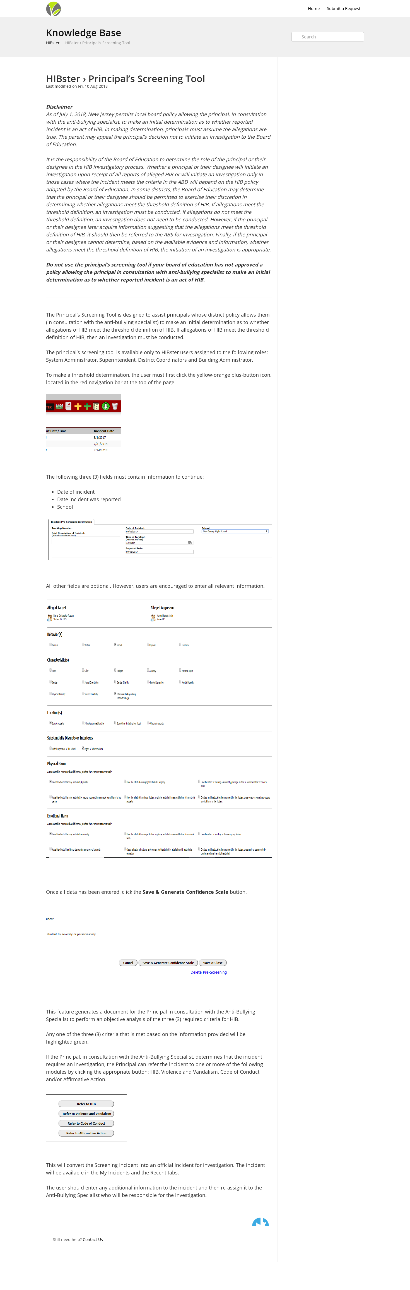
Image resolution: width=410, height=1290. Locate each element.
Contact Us (93, 1239)
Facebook (267, 1222)
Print (253, 65)
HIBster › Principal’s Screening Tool (97, 42)
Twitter (256, 1222)
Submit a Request (343, 8)
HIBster (53, 42)
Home (314, 8)
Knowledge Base (83, 32)
